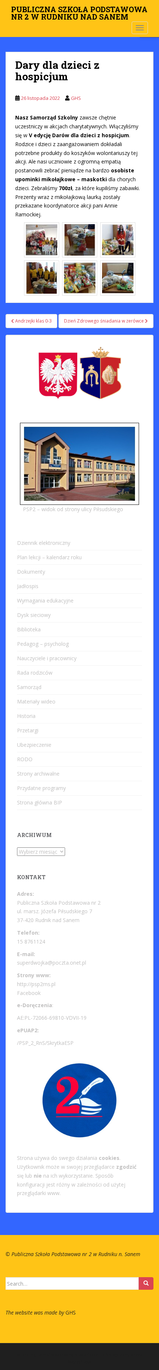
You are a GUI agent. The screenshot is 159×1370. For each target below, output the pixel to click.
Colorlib (95, 1355)
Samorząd (29, 687)
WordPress (79, 1362)
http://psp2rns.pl (36, 984)
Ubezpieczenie (34, 744)
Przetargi (27, 730)
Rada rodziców (35, 672)
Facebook (29, 992)
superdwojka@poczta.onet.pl (51, 962)
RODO (25, 759)
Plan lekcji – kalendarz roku (49, 557)
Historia (26, 715)
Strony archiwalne (38, 773)
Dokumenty (31, 571)
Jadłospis (27, 586)
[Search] (146, 1283)
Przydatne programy (41, 788)
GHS (76, 98)
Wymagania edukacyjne (45, 600)
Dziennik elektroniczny (43, 542)
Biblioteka (29, 629)
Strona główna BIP (39, 802)
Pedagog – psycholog (43, 643)
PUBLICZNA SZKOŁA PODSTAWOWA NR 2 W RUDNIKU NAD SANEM (79, 11)
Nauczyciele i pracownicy (47, 658)
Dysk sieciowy (34, 614)
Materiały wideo (36, 701)
